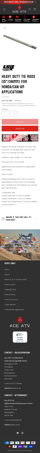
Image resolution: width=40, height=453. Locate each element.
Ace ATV (15, 450)
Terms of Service (11, 299)
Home (6, 269)
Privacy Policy (9, 284)
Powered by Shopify (25, 450)
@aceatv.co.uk (12, 388)
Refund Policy (9, 295)
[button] (4, 9)
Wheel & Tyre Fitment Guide (15, 279)
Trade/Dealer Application (14, 309)
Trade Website (10, 304)
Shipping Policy (10, 289)
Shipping (19, 105)
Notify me (20, 128)
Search (7, 274)
